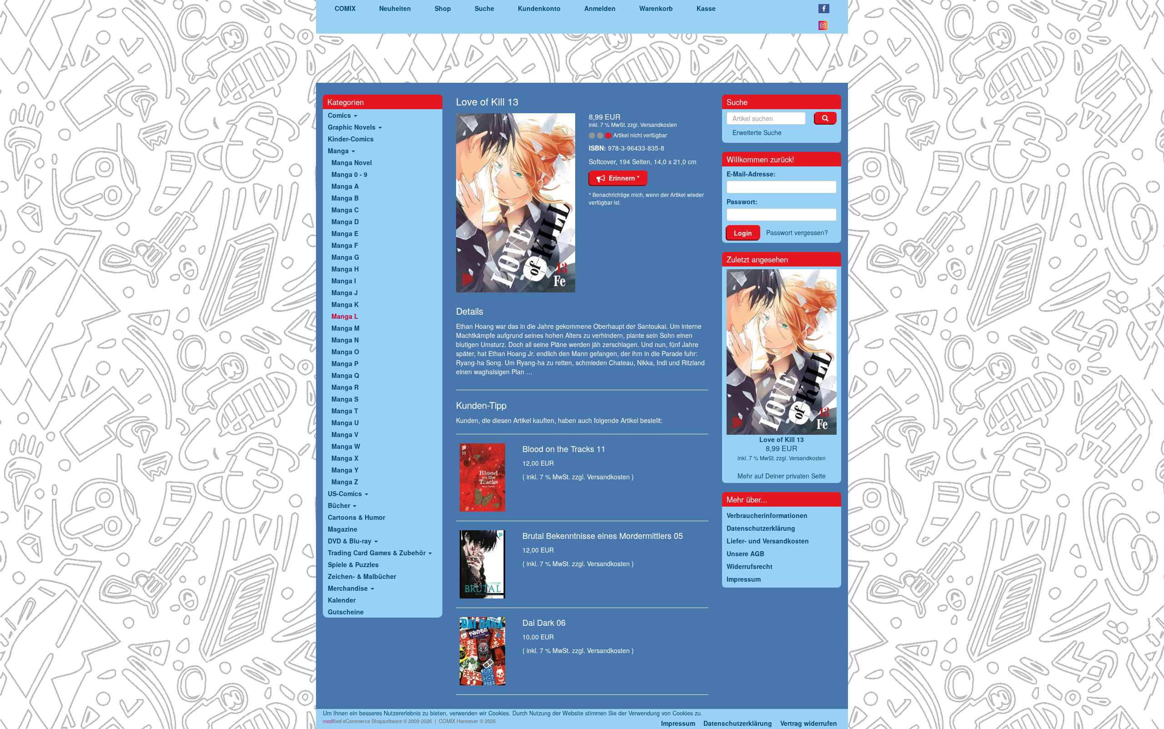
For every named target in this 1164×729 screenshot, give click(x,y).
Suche (484, 8)
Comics (340, 115)
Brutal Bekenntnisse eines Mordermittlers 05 (602, 535)
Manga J (344, 292)
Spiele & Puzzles (353, 564)
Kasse (706, 8)
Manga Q (345, 375)
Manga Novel (351, 162)
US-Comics (346, 493)
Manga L (344, 316)
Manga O (345, 351)
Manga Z (344, 481)
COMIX (345, 8)
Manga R (345, 387)
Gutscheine (346, 611)
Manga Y (344, 469)
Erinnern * (622, 177)
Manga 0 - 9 (349, 174)
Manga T (344, 410)
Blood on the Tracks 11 (564, 448)
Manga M (345, 327)
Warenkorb (656, 8)
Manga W (345, 446)
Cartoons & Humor (356, 517)
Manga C (345, 209)
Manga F (344, 245)
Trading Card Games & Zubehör (377, 552)
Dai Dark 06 (544, 622)
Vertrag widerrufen (808, 723)
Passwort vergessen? (797, 232)
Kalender (342, 599)
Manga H (345, 268)
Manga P (344, 363)
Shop (443, 8)
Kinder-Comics (351, 138)
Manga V (344, 434)
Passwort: (742, 201)
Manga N (345, 339)
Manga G (345, 256)
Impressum (678, 723)
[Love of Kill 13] (516, 202)
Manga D (345, 221)
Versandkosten (658, 124)
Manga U (345, 422)
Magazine (342, 528)
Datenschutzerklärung (737, 723)
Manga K (345, 304)
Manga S (344, 398)
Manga (339, 150)
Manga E (344, 233)
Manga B (345, 197)
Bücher (340, 505)
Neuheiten (395, 8)
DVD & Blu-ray (350, 540)
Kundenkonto (539, 8)
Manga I (343, 280)
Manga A (345, 186)
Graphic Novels (352, 126)
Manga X (344, 458)
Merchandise (349, 588)
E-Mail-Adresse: (751, 173)
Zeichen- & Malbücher (362, 576)
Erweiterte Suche (757, 132)
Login (743, 232)
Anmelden (600, 8)
